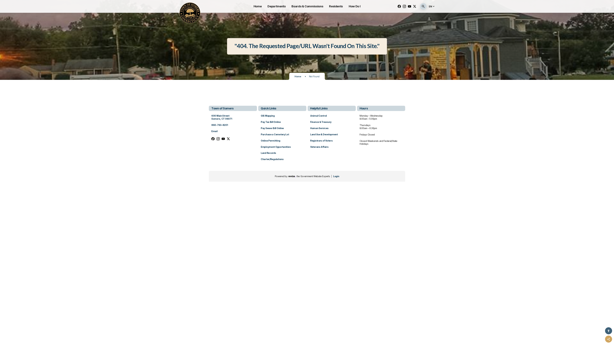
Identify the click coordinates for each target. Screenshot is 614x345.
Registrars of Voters (321, 140)
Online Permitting (270, 140)
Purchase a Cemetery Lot (275, 134)
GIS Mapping (268, 115)
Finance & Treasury (320, 122)
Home (258, 6)
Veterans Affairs (319, 147)
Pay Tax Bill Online (271, 122)
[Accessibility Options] (608, 330)
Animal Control (318, 115)
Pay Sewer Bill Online (272, 128)
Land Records (268, 153)
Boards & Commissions (307, 6)
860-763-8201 (219, 125)
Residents (336, 6)
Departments (277, 6)
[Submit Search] (423, 6)
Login (336, 176)
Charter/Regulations (272, 159)
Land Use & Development (324, 134)
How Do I (354, 6)
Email (214, 131)
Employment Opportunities (276, 147)
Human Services (319, 128)
